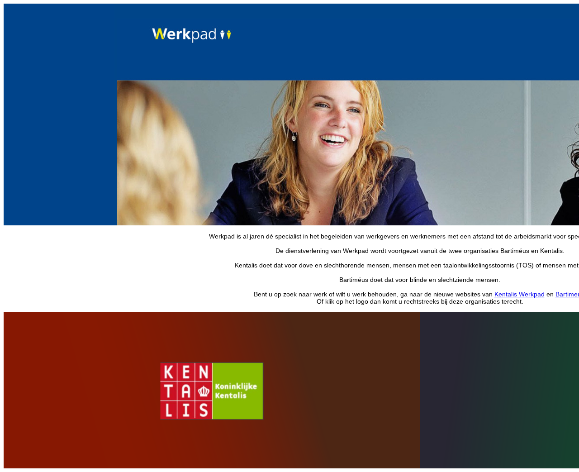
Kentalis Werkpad (519, 294)
